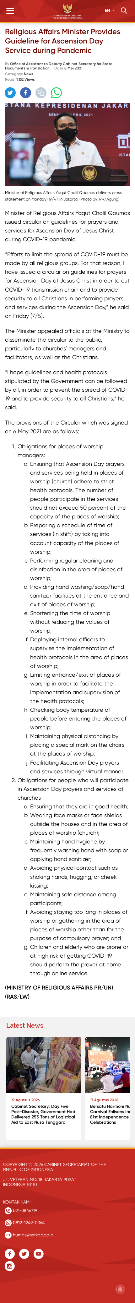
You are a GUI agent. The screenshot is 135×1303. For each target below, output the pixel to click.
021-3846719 (24, 1210)
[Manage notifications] (120, 1289)
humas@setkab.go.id (32, 1234)
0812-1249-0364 (28, 1222)
